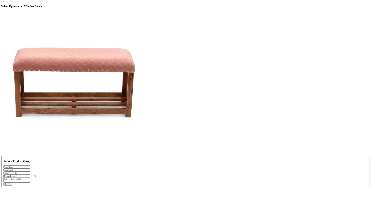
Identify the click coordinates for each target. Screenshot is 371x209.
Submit (8, 184)
